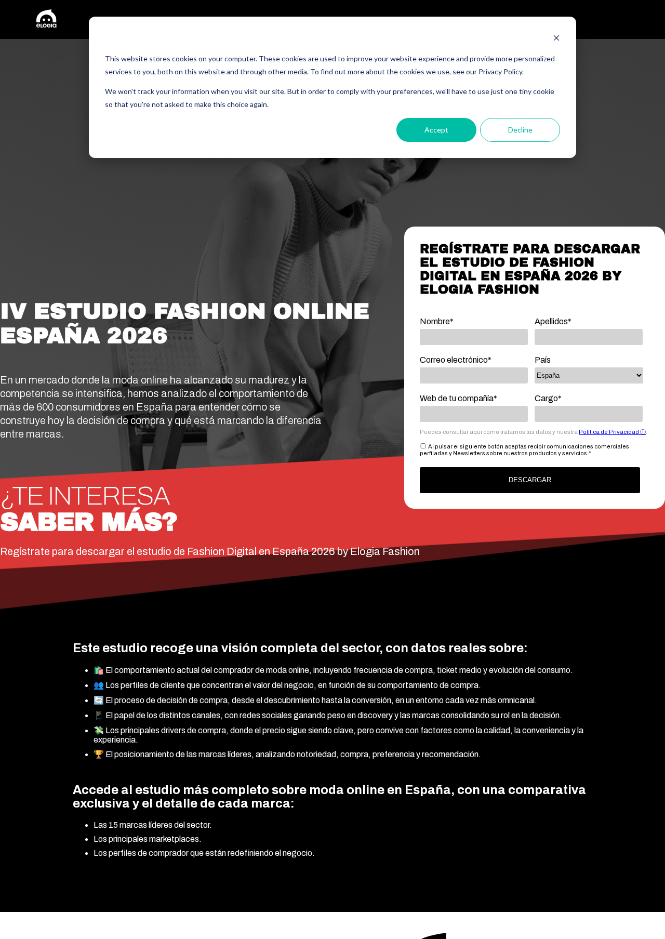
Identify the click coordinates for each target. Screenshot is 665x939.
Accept (436, 129)
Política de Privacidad (609, 432)
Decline (520, 129)
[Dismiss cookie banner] (556, 39)
